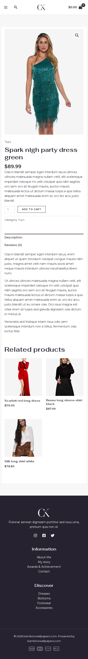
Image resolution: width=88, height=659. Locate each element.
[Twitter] (52, 535)
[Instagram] (35, 535)
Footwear (44, 603)
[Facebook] (44, 535)
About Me (44, 557)
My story (44, 562)
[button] (16, 7)
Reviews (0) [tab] (13, 245)
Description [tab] (13, 237)
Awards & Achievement (44, 567)
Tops (8, 142)
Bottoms (44, 598)
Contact (44, 571)
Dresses (44, 593)
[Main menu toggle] (6, 7)
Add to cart (31, 209)
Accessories (44, 608)
